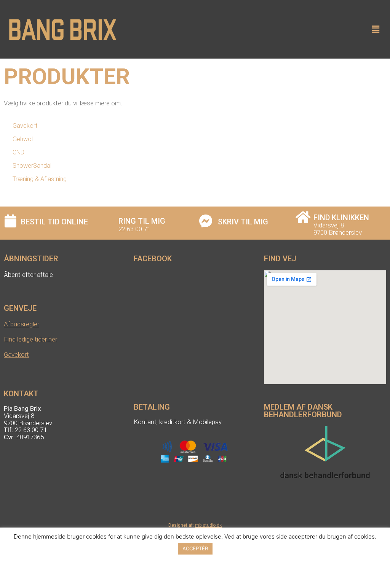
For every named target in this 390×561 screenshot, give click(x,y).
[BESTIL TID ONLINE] (10, 220)
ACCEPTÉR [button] (195, 548)
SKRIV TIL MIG (243, 221)
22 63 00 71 (134, 229)
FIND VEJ (280, 258)
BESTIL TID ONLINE (54, 221)
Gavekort (16, 354)
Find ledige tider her (30, 339)
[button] (375, 29)
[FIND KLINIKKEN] (303, 217)
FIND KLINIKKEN (341, 217)
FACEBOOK (153, 258)
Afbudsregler (21, 324)
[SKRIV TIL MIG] (205, 220)
